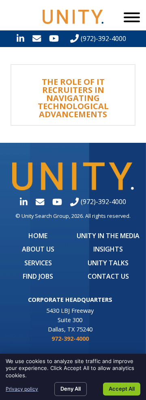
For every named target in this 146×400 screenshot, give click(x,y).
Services (38, 262)
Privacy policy (22, 389)
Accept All (122, 388)
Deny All (70, 388)
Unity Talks (108, 262)
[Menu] (132, 17)
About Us (38, 249)
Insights (108, 249)
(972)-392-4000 (102, 38)
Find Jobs (38, 276)
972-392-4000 (70, 338)
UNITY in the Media (108, 235)
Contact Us (108, 276)
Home (37, 235)
